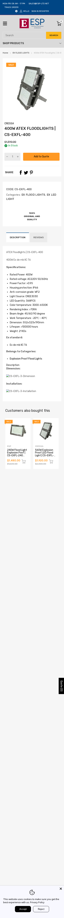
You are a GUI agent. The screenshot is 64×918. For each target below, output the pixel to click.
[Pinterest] (31, 172)
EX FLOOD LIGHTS (33, 194)
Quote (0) (61, 685)
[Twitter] (26, 172)
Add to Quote (41, 156)
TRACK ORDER (11, 7)
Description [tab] (12, 365)
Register (44, 11)
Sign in (35, 11)
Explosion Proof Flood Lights (26, 358)
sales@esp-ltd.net (39, 3)
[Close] (61, 888)
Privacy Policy (37, 902)
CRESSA (9, 123)
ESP (9, 446)
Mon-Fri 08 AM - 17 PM (14, 3)
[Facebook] (20, 172)
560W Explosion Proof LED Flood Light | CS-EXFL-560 (44, 454)
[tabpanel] (32, 380)
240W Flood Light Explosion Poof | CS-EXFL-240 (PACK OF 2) (17, 454)
